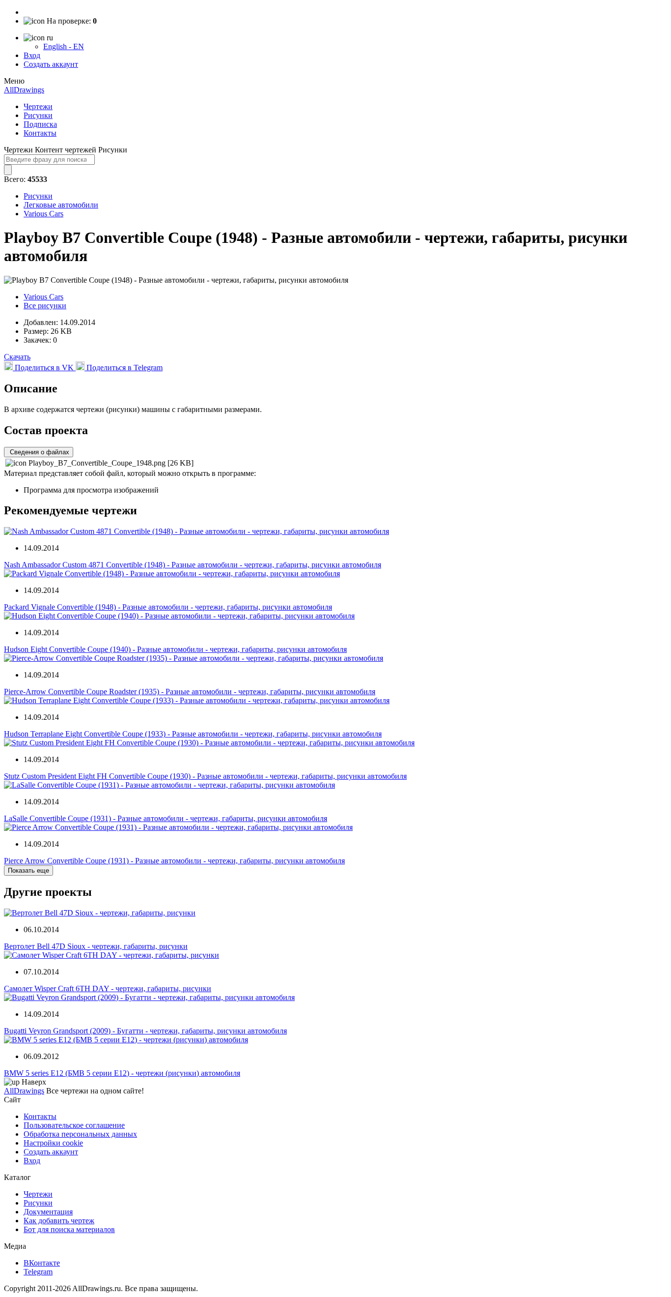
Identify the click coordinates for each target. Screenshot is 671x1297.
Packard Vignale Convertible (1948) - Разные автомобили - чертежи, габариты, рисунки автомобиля (168, 607)
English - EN (63, 46)
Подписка (40, 124)
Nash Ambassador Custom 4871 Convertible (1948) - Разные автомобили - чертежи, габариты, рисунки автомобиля (192, 564)
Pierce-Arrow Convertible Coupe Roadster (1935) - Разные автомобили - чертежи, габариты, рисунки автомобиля (189, 691)
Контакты (40, 133)
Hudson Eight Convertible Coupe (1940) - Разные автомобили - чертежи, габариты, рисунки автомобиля (175, 649)
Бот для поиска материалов (69, 1229)
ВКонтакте (42, 1263)
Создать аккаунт (51, 64)
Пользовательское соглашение (74, 1125)
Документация (48, 1212)
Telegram (38, 1272)
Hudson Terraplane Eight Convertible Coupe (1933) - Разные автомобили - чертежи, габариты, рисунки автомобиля (193, 734)
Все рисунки (45, 305)
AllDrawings (24, 90)
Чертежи (38, 106)
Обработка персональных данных (80, 1134)
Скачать (17, 357)
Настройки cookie (53, 1143)
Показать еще (28, 870)
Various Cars (43, 213)
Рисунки (38, 115)
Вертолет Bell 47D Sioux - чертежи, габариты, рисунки (96, 946)
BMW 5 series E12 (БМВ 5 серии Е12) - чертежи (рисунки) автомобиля (122, 1073)
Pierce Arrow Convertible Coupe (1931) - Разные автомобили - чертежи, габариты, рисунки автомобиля (174, 860)
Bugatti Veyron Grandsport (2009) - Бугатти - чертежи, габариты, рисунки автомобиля (145, 1031)
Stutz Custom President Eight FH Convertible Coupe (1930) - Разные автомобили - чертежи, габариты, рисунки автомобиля (205, 776)
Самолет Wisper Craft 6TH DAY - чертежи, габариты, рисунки (107, 988)
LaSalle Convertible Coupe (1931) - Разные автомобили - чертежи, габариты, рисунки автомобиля (165, 818)
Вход (32, 55)
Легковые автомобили (61, 205)
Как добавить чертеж (59, 1220)
